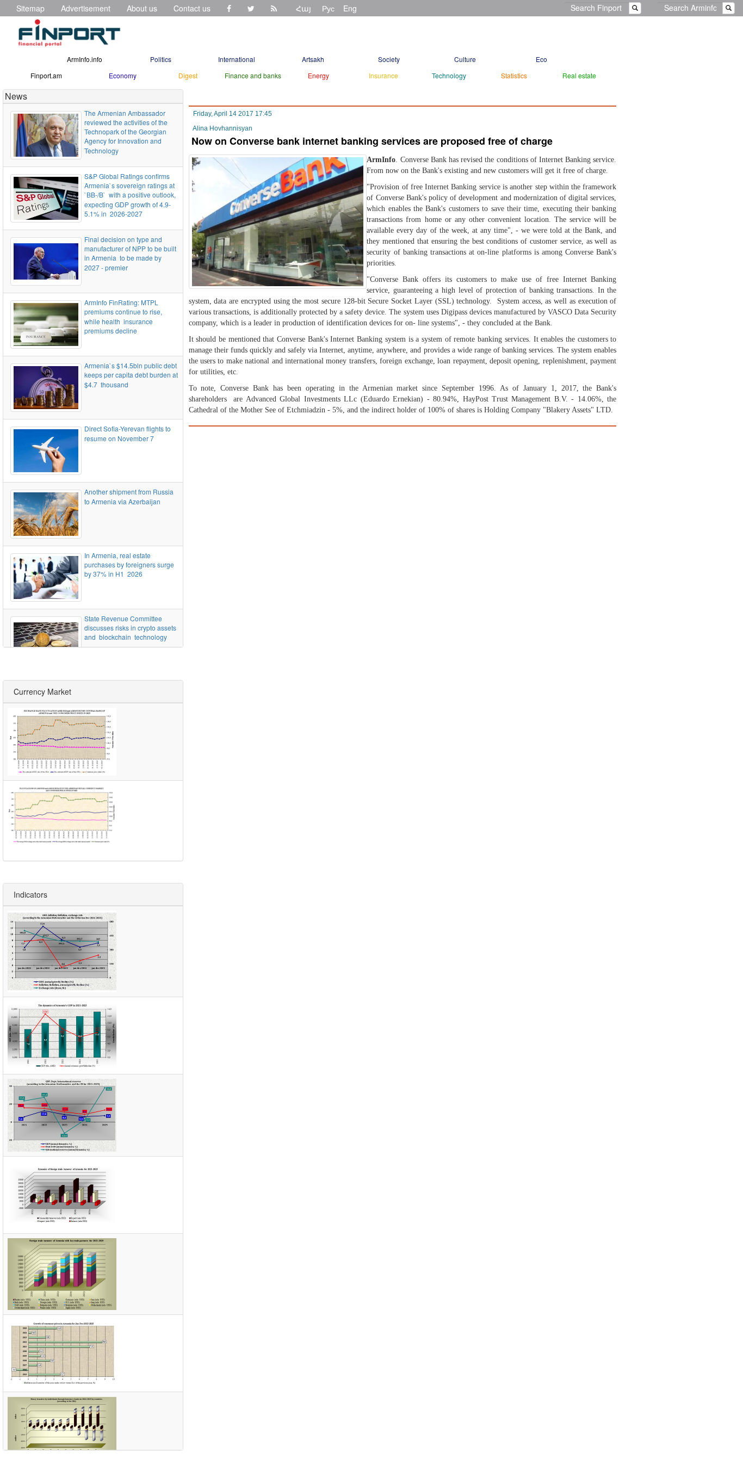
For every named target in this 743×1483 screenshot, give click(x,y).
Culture (465, 59)
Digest (187, 75)
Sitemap (30, 8)
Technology (449, 75)
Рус (328, 8)
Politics (160, 59)
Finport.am (46, 75)
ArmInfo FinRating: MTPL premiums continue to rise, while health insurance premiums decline (123, 316)
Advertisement (85, 8)
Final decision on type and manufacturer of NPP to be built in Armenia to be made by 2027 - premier (130, 252)
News (16, 96)
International (236, 59)
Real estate (579, 75)
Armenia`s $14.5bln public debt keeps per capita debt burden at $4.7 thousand (131, 374)
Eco (541, 59)
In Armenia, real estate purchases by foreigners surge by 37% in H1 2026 (129, 564)
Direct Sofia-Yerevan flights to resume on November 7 (127, 433)
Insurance (383, 75)
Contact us (192, 8)
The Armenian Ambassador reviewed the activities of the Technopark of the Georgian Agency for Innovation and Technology (126, 131)
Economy (123, 75)
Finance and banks (253, 75)
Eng (350, 8)
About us (142, 8)
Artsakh (313, 59)
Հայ (303, 8)
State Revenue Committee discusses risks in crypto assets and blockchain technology (130, 627)
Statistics (514, 75)
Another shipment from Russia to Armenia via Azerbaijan (129, 496)
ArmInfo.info (84, 59)
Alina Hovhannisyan (222, 128)
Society (389, 59)
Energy (318, 75)
